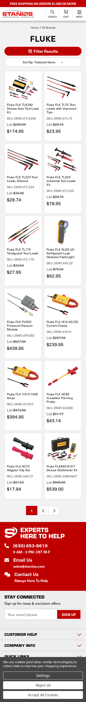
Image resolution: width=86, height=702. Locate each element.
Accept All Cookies (43, 695)
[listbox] (50, 62)
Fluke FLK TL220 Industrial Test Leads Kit (61, 180)
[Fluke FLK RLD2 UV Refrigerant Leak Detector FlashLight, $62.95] (63, 232)
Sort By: (28, 62)
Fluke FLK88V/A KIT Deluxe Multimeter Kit (62, 468)
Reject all (43, 685)
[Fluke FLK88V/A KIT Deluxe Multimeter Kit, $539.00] (63, 449)
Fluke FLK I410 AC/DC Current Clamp (63, 323)
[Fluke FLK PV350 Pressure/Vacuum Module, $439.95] (23, 304)
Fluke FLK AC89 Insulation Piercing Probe (60, 398)
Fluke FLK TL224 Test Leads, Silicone (22, 179)
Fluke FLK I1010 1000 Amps (22, 396)
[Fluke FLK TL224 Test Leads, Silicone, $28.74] (23, 159)
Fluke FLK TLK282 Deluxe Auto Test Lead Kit (23, 108)
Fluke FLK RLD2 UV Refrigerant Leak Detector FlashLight (60, 253)
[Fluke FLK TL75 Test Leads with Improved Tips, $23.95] (63, 87)
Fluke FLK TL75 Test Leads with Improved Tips (61, 108)
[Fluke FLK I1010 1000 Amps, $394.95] (23, 376)
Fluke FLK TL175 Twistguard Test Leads (22, 251)
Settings (43, 675)
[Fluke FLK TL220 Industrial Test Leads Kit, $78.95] (63, 159)
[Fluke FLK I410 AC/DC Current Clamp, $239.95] (63, 304)
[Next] (54, 510)
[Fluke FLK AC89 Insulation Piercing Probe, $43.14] (63, 376)
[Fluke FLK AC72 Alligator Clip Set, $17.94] (23, 449)
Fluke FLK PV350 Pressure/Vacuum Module (20, 325)
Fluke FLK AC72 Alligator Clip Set (18, 468)
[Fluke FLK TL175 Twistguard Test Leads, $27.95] (23, 232)
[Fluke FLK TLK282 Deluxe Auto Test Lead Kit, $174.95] (23, 87)
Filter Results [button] (45, 51)
